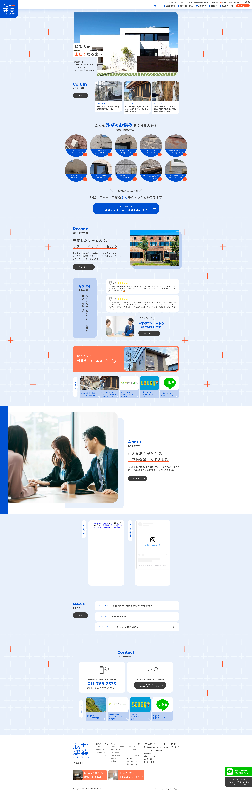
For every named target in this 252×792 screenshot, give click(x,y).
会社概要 (113, 761)
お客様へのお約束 (101, 752)
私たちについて (116, 744)
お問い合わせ (175, 747)
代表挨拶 (113, 758)
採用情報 (173, 744)
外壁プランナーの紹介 (117, 746)
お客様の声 (147, 753)
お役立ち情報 (148, 759)
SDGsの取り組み (116, 755)
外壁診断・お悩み (101, 749)
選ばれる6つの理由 (102, 744)
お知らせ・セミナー (150, 756)
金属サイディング (132, 764)
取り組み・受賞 (149, 762)
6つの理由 (99, 746)
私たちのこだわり (101, 755)
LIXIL (128, 752)
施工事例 (129, 758)
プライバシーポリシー (172, 789)
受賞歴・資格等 (115, 749)
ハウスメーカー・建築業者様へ (154, 750)
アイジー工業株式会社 (133, 755)
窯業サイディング (132, 761)
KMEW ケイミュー (132, 746)
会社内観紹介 (115, 752)
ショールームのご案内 (134, 744)
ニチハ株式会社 (131, 749)
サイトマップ (159, 789)
